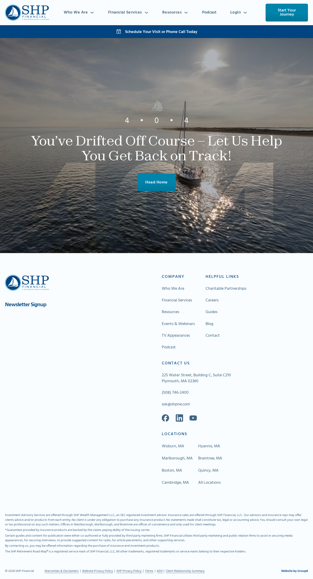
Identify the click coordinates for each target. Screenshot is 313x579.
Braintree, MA (210, 459)
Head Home (156, 182)
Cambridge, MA (175, 483)
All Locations (209, 483)
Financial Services (125, 13)
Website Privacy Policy (97, 571)
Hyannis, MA (209, 446)
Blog (209, 324)
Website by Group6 (294, 571)
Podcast (209, 12)
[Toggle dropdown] (92, 13)
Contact (213, 336)
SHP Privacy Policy (129, 571)
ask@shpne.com (176, 404)
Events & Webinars (178, 324)
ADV (160, 571)
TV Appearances (176, 336)
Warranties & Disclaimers (61, 571)
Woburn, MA (173, 446)
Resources (172, 13)
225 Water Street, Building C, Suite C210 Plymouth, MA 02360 (196, 378)
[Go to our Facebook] (165, 418)
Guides (211, 312)
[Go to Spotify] (193, 418)
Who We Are (76, 13)
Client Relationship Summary (185, 571)
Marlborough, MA (177, 459)
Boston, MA (172, 471)
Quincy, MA (208, 471)
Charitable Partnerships (226, 289)
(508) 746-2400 (175, 393)
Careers (212, 300)
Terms (149, 571)
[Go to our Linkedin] (179, 418)
